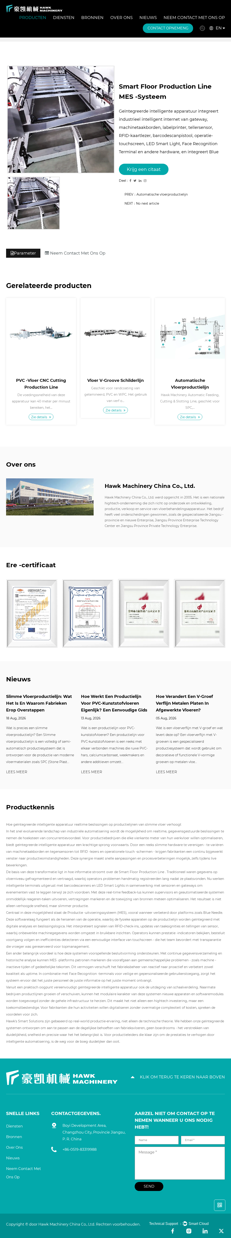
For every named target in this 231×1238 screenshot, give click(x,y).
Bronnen (92, 17)
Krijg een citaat (144, 169)
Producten (32, 17)
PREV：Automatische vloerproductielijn (156, 194)
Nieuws (148, 17)
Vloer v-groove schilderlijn (115, 380)
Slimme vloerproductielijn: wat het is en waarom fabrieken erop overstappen (39, 703)
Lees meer (16, 772)
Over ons (121, 17)
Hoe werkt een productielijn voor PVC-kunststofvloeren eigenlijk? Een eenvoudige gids (114, 703)
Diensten (63, 17)
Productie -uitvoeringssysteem (92, 913)
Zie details (39, 417)
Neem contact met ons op (194, 17)
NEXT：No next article (142, 203)
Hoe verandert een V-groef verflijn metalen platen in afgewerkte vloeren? (184, 703)
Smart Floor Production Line (142, 872)
